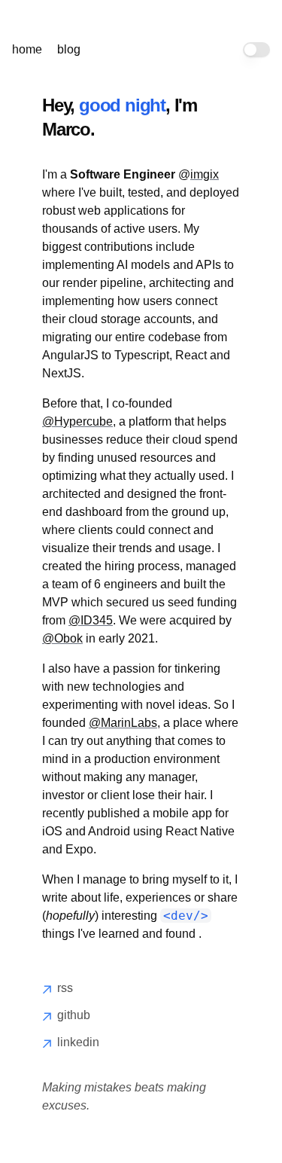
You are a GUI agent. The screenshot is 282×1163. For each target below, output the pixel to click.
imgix (204, 174)
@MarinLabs (123, 722)
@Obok (62, 638)
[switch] (256, 49)
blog (68, 49)
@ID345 (90, 620)
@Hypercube (77, 421)
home (27, 49)
